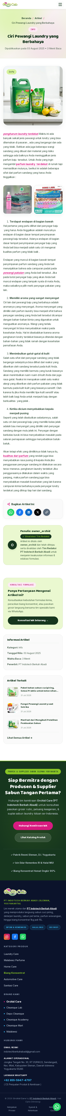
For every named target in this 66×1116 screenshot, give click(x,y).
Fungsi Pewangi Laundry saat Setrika (37, 705)
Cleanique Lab (14, 1007)
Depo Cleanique (15, 1013)
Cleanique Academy (17, 1019)
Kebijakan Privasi (12, 1109)
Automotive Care (13, 979)
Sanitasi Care (11, 985)
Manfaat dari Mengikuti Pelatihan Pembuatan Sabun (39, 721)
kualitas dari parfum (16, 455)
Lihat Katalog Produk (33, 837)
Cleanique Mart (14, 1025)
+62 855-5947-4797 (18, 1080)
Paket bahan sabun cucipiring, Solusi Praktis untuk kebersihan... (39, 689)
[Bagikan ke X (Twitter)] (37, 512)
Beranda (26, 18)
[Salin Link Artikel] (46, 512)
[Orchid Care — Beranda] (10, 4)
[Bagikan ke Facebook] (19, 512)
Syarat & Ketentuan (33, 1109)
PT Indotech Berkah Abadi (42, 908)
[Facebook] (15, 937)
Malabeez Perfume (14, 960)
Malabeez (11, 1031)
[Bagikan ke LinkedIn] (28, 512)
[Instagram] (7, 937)
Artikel (38, 18)
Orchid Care (13, 1001)
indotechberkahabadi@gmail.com (22, 1051)
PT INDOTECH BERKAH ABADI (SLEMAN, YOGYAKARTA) (27, 902)
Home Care (10, 966)
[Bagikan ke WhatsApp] (10, 512)
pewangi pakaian (13, 272)
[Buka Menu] (60, 4)
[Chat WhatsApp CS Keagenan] (57, 1107)
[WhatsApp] (23, 937)
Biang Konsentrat (14, 972)
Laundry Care (11, 954)
